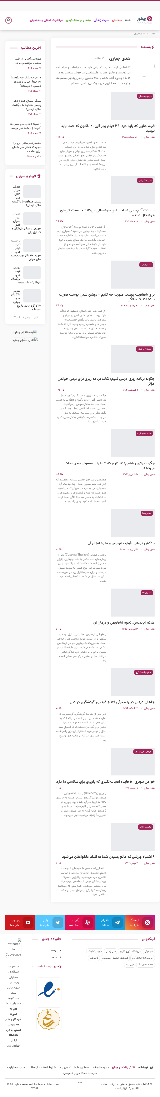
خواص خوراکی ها (143, 752)
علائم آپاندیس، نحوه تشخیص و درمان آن (124, 623)
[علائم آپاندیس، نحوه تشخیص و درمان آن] (133, 602)
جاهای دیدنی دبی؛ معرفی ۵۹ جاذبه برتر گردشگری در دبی (112, 702)
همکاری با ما (81, 1067)
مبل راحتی (111, 951)
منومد (53, 957)
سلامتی (117, 20)
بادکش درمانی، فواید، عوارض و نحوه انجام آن (121, 543)
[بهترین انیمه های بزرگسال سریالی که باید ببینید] (32, 272)
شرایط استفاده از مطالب (42, 1067)
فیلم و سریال (145, 96)
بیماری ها (146, 513)
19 (58, 221)
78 (58, 474)
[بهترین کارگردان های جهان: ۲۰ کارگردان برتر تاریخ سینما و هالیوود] (32, 295)
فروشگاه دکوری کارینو (130, 951)
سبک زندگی (101, 20)
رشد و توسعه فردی (78, 20)
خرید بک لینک (95, 951)
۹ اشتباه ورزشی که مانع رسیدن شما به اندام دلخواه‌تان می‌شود (108, 857)
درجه (54, 950)
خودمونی (149, 951)
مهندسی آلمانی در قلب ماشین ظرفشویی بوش (28, 61)
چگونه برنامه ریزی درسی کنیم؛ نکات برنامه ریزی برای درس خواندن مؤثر (106, 381)
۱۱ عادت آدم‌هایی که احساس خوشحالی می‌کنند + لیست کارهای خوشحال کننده (107, 213)
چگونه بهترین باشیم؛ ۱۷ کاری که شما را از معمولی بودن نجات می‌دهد (110, 466)
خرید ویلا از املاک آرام (142, 958)
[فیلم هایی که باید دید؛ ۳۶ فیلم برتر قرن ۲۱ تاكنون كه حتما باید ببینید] (133, 106)
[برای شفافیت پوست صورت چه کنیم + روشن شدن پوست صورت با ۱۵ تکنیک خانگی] (133, 274)
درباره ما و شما (100, 1067)
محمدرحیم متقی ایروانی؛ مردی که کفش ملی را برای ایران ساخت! (26, 147)
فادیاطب (94, 958)
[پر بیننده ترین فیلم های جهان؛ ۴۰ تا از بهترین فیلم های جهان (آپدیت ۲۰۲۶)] (32, 245)
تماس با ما (65, 1067)
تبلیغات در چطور (121, 1067)
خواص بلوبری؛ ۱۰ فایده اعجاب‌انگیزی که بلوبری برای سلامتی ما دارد (105, 782)
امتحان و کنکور (144, 349)
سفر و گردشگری (143, 672)
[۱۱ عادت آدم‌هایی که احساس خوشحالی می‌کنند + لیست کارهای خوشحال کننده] (133, 190)
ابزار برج (130, 965)
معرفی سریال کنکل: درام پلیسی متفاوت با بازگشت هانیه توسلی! (26, 105)
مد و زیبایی (146, 265)
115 (58, 137)
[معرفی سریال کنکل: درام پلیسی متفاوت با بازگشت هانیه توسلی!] (32, 191)
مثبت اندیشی (145, 180)
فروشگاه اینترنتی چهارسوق (115, 958)
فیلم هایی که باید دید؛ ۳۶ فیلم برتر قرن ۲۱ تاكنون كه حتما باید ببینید (108, 128)
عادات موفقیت (144, 433)
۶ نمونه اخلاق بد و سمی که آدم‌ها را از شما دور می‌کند (25, 126)
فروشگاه (143, 1067)
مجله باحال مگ (145, 965)
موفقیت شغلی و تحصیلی (46, 20)
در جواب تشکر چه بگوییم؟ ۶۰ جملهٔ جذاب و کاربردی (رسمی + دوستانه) (26, 82)
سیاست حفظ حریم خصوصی (80, 1073)
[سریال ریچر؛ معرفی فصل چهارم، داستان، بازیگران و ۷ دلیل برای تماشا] (32, 218)
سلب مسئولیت (16, 1067)
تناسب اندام (145, 827)
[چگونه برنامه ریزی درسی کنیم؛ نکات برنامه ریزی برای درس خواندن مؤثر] (133, 359)
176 (58, 390)
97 (58, 306)
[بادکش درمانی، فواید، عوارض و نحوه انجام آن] (133, 523)
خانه (128, 20)
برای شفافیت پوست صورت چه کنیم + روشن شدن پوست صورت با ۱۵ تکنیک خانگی (107, 297)
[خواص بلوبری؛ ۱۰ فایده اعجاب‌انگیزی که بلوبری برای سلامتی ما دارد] (133, 761)
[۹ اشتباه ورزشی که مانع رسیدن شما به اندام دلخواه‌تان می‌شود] (133, 837)
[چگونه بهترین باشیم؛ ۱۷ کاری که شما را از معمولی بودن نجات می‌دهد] (133, 443)
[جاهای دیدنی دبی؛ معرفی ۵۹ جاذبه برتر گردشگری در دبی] (133, 682)
